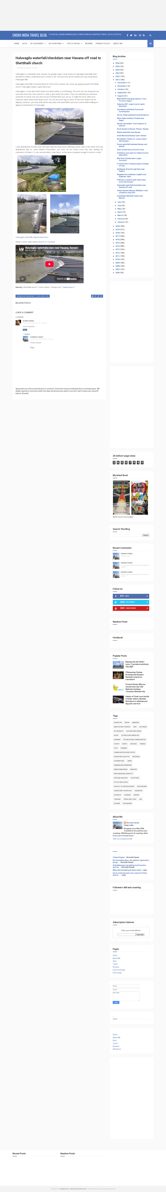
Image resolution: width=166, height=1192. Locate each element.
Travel (115, 964)
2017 (117, 236)
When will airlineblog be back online (127, 870)
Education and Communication (134, 739)
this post (118, 836)
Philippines (135, 778)
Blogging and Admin (133, 731)
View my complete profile (122, 839)
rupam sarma (28, 321)
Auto (24, 44)
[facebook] (127, 35)
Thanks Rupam (119, 857)
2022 (117, 76)
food (116, 748)
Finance (142, 744)
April (120, 212)
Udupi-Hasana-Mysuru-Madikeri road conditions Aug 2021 (132, 192)
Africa (127, 722)
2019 (117, 230)
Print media (117, 973)
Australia (143, 727)
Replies (27, 334)
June (120, 205)
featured (133, 744)
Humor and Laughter (121, 756)
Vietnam (117, 803)
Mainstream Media (120, 769)
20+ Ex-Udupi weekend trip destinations (133, 115)
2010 (117, 259)
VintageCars (127, 803)
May (119, 209)
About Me (117, 44)
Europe (116, 744)
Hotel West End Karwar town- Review (131, 136)
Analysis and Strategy (122, 727)
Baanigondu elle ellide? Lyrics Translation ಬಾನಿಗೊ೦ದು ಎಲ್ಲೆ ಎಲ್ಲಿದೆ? (137, 664)
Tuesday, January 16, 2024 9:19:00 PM (41, 339)
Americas (135, 722)
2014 (117, 246)
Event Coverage (119, 970)
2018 (117, 233)
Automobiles (118, 731)
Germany (124, 748)
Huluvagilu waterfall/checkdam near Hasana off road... (131, 186)
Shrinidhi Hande (36, 337)
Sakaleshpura (68, 287)
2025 (117, 66)
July (119, 202)
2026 (117, 63)
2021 (117, 80)
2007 (117, 269)
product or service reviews (124, 786)
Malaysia (133, 769)
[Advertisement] (15, 15)
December (122, 83)
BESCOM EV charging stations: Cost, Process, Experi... (132, 100)
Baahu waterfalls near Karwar (128, 132)
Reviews (89, 44)
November (122, 86)
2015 (117, 243)
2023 (117, 73)
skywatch (117, 795)
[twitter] (131, 35)
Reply (24, 329)
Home (16, 44)
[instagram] (140, 35)
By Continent (37, 44)
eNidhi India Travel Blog (30, 35)
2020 (117, 226)
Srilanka (127, 795)
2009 (117, 263)
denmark (117, 739)
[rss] (144, 35)
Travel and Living (42, 296)
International (119, 761)
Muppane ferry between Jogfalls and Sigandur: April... (131, 175)
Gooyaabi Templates (107, 1189)
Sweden (136, 795)
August (121, 96)
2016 (117, 240)
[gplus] (135, 35)
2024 (117, 70)
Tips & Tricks (73, 44)
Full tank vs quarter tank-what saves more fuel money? (131, 181)
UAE (140, 799)
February (121, 219)
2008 (117, 266)
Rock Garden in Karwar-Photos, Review (133, 129)
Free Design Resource (78, 1189)
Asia (134, 727)
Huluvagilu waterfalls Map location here (32, 237)
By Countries (55, 44)
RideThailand (142, 786)
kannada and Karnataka (25, 296)
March (120, 215)
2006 (117, 273)
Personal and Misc (121, 778)
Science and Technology (123, 791)
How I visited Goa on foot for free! (130, 150)
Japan (129, 761)
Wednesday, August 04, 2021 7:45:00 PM (35, 323)
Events (124, 744)
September (122, 93)
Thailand (117, 799)
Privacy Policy (103, 44)
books (116, 735)
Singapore (138, 791)
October (121, 89)
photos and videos (121, 782)
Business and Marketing (130, 735)
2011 (117, 256)
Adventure (118, 722)
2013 (117, 249)
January (121, 222)
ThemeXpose (64, 1189)
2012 (117, 253)
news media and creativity (123, 773)
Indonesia (136, 756)
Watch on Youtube (46, 242)
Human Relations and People (124, 752)
